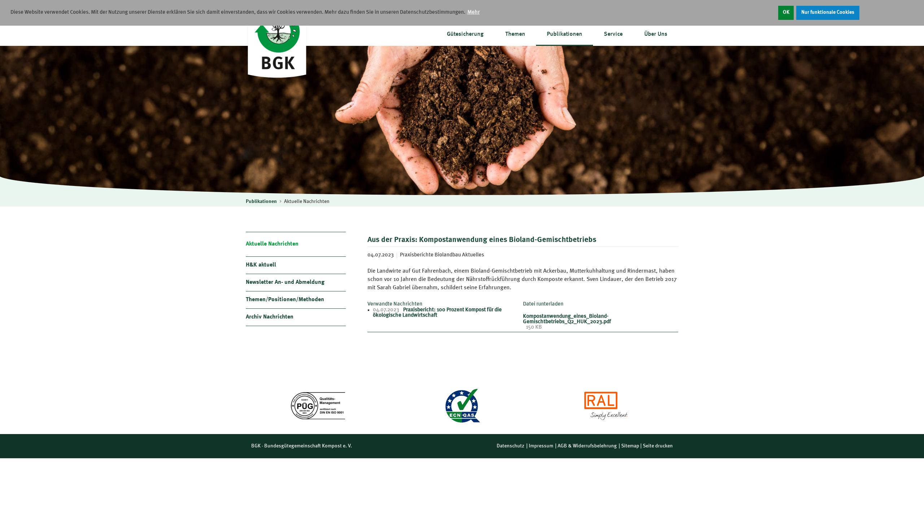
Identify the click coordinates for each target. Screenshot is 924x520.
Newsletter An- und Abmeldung (285, 282)
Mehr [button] (473, 12)
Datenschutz (510, 445)
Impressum (541, 445)
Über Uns (655, 34)
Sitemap (630, 445)
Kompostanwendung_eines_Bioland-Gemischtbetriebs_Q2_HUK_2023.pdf (567, 319)
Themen (515, 34)
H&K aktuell (261, 265)
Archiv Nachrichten (269, 317)
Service (613, 34)
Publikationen (564, 34)
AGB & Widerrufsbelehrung (587, 445)
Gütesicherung (465, 34)
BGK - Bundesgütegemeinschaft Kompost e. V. (301, 445)
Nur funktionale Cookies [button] (827, 12)
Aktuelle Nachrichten (307, 201)
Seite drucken (658, 445)
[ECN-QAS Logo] (462, 405)
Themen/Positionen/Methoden (285, 300)
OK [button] (786, 12)
